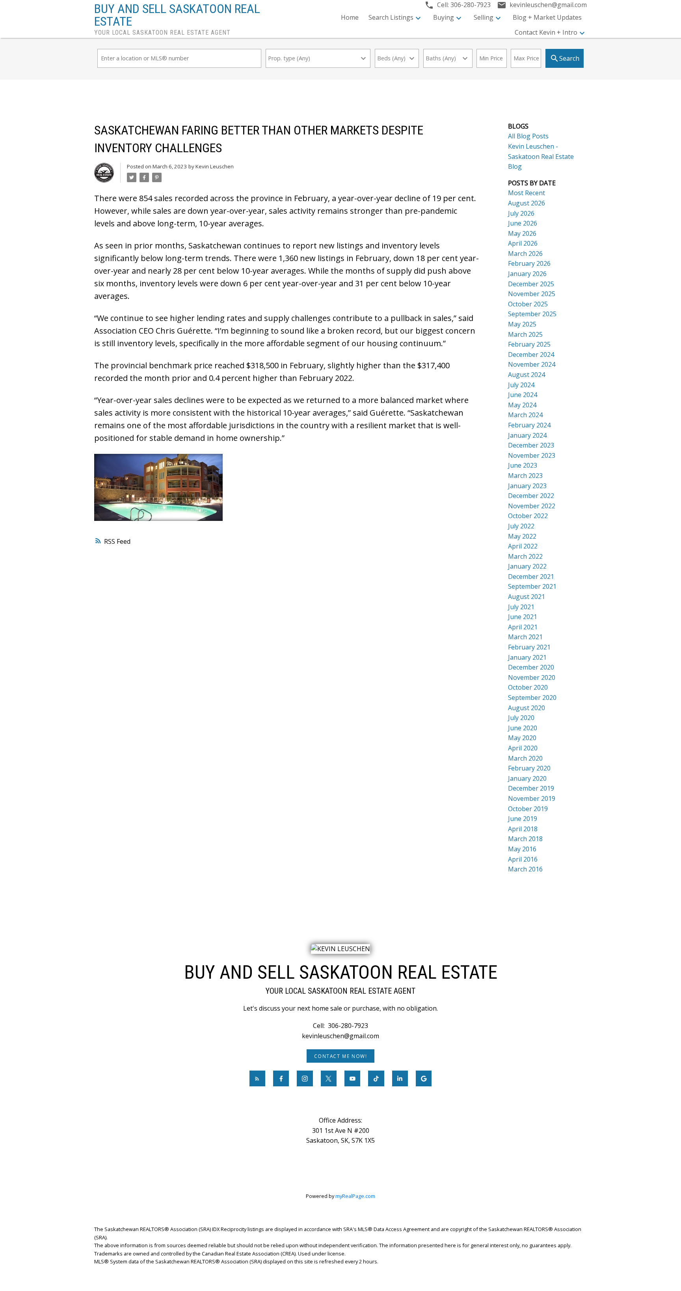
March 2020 (525, 758)
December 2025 (531, 284)
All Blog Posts (528, 136)
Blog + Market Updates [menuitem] (547, 17)
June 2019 (522, 818)
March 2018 (525, 838)
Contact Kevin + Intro (546, 32)
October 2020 (528, 687)
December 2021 (531, 576)
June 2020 (522, 728)
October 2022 (528, 515)
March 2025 (525, 334)
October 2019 (528, 808)
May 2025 (522, 324)
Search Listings (390, 17)
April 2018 (523, 829)
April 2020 (523, 748)
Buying (443, 17)
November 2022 (531, 506)
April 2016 (523, 859)
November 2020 (531, 677)
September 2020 (532, 697)
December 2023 (531, 445)
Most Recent (526, 192)
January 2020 (527, 778)
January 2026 (527, 273)
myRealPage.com (355, 1196)
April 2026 (523, 243)
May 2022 (522, 536)
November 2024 (531, 364)
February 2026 (529, 263)
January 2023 (527, 485)
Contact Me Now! (340, 1056)
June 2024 (522, 394)
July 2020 (521, 717)
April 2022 (523, 546)
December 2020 (531, 667)
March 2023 (525, 475)
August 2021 (526, 596)
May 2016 (522, 849)
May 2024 (522, 405)
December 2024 (531, 354)
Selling (483, 17)
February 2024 (529, 425)
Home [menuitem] (350, 17)
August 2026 (526, 203)
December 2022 (531, 495)
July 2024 (521, 385)
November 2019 (531, 798)
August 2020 (526, 707)
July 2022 (521, 526)
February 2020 (529, 768)
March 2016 (525, 869)
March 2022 (525, 556)
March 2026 (525, 253)
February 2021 (529, 647)
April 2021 (523, 627)
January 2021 (527, 657)
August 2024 (526, 374)
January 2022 (527, 566)
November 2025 (531, 293)
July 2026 (521, 213)
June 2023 (522, 465)
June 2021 (522, 616)
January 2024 (527, 435)
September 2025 (532, 314)
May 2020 (522, 737)
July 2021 (521, 607)
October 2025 (528, 304)
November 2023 (531, 455)
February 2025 (529, 344)
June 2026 (522, 223)
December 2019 (531, 788)
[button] (340, 1056)
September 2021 (532, 586)
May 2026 (522, 233)
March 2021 (525, 636)
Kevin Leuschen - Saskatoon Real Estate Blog (541, 156)
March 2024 (525, 414)
